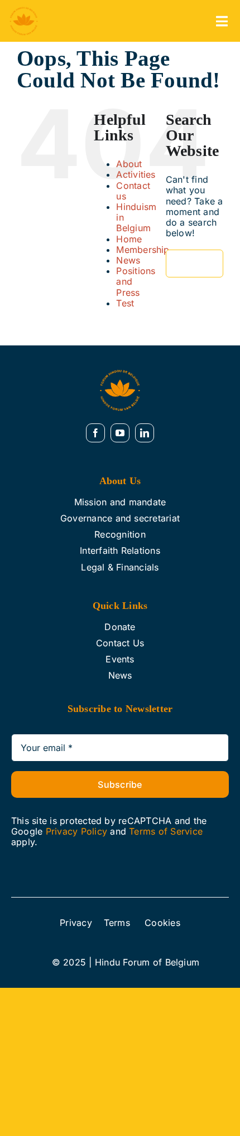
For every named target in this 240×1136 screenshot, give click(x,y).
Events (119, 659)
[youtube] (120, 432)
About (129, 163)
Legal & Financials (120, 567)
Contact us (133, 191)
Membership (142, 249)
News (128, 260)
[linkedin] (144, 432)
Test (125, 303)
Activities (135, 174)
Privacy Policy (76, 831)
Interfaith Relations (120, 550)
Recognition (120, 534)
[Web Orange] (23, 10)
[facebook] (95, 432)
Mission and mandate (120, 502)
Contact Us (120, 643)
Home (129, 239)
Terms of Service (166, 831)
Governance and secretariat (120, 518)
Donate (119, 626)
